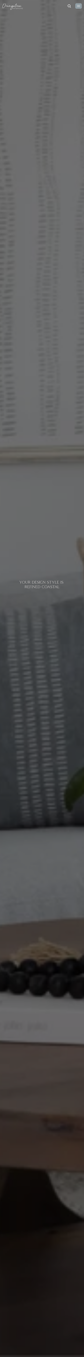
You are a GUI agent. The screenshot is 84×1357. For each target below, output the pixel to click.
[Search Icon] (69, 6)
